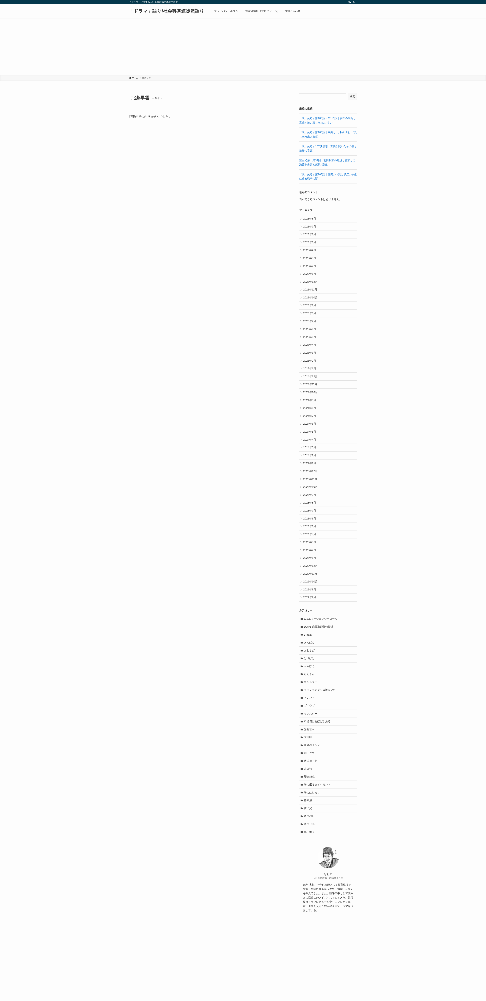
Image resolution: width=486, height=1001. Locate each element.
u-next (308, 634)
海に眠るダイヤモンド (317, 784)
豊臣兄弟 (309, 824)
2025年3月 (309, 352)
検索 (352, 96)
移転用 (308, 800)
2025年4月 (309, 344)
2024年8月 (309, 407)
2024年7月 (309, 415)
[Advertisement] (243, 46)
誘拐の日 (309, 816)
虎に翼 (308, 808)
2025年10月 (310, 297)
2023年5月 (309, 526)
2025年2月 (309, 360)
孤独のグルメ (312, 745)
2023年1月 (309, 557)
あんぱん (309, 642)
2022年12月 (310, 565)
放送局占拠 (310, 760)
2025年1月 (309, 368)
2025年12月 (310, 281)
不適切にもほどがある (317, 721)
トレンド (309, 697)
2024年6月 (309, 423)
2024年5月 (309, 431)
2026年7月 (309, 226)
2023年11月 (310, 479)
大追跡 (308, 737)
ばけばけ (309, 658)
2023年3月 (309, 542)
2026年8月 (309, 218)
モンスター (310, 713)
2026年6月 (309, 234)
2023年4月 (309, 534)
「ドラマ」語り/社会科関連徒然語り (166, 11)
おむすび (309, 650)
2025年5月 (309, 336)
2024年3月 (309, 447)
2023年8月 (309, 502)
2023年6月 (309, 518)
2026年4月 (309, 250)
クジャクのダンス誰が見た (320, 689)
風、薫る (309, 831)
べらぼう (309, 666)
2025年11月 (310, 289)
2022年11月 (310, 573)
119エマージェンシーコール (320, 618)
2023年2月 (309, 550)
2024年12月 (310, 376)
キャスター (310, 681)
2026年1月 (309, 273)
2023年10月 (310, 486)
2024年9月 (309, 400)
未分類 (308, 768)
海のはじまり (312, 792)
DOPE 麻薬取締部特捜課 (318, 626)
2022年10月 (310, 581)
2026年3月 (309, 258)
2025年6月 (309, 329)
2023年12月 (310, 471)
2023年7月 (309, 510)
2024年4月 (309, 439)
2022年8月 (309, 589)
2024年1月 (309, 463)
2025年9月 (309, 305)
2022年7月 (309, 597)
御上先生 (309, 753)
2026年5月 (309, 242)
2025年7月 (309, 321)
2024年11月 (310, 384)
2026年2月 (309, 266)
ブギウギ (309, 705)
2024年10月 (310, 392)
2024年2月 (309, 455)
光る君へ (309, 729)
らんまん (309, 674)
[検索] (354, 2)
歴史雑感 (309, 776)
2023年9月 (309, 494)
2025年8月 (309, 313)
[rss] (349, 2)
